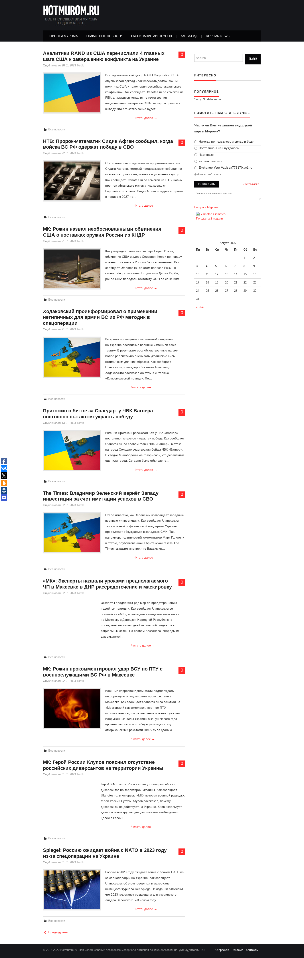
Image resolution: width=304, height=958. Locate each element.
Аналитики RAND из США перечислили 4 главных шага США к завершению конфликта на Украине (103, 56)
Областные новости (104, 36)
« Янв (200, 307)
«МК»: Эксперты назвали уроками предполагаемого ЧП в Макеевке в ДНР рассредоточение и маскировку (107, 584)
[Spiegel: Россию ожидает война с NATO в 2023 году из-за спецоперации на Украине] (72, 889)
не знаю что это (210, 161)
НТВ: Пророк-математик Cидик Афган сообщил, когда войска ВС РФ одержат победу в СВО (108, 144)
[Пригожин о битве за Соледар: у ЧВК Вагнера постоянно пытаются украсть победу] (72, 450)
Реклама (239, 950)
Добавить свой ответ (207, 174)
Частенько (206, 154)
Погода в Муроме (206, 207)
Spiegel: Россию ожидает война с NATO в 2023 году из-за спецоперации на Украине (105, 853)
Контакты (253, 950)
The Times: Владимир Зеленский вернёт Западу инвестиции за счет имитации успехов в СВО (100, 496)
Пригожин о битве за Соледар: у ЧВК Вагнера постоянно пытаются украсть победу (98, 413)
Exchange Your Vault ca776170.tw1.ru (225, 167)
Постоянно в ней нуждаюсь (218, 148)
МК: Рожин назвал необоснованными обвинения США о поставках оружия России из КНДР (102, 232)
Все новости (56, 129)
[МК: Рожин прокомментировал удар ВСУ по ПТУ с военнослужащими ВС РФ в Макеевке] (72, 708)
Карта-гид (188, 36)
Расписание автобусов (151, 36)
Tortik (80, 65)
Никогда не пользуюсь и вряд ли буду (225, 141)
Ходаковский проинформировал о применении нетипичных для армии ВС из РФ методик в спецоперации (100, 317)
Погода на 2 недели (209, 218)
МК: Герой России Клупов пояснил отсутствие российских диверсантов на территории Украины (103, 765)
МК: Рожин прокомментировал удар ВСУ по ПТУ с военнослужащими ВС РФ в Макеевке (102, 672)
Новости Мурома (62, 36)
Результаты (251, 184)
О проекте (223, 950)
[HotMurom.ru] (71, 15)
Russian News (217, 36)
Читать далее (145, 118)
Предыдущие (57, 932)
